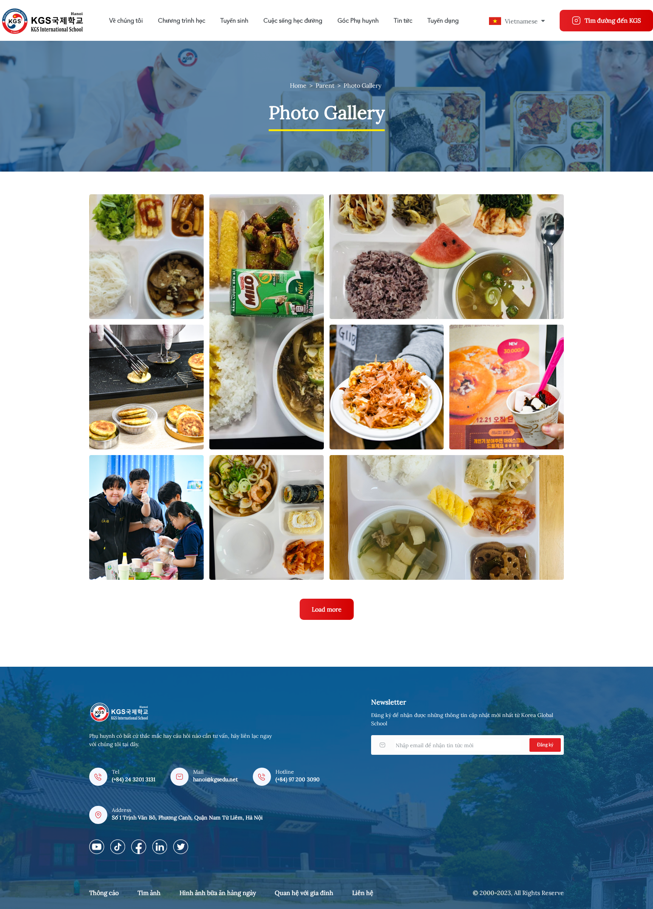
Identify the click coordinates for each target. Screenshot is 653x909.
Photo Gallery (362, 85)
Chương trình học (181, 21)
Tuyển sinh (234, 21)
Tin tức (403, 21)
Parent (325, 85)
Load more (327, 609)
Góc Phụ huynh (358, 21)
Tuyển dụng (443, 21)
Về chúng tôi (126, 21)
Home (298, 85)
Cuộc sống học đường (292, 21)
